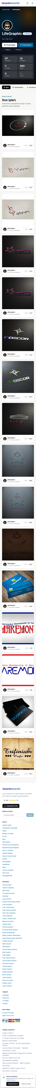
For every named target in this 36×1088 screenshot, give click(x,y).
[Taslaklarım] (27, 3)
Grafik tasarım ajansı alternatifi (12, 938)
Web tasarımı (6, 952)
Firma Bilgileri (6, 862)
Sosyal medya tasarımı (9, 949)
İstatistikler (6, 864)
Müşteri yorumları (8, 833)
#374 (30, 774)
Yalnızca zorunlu (26, 1084)
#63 (31, 648)
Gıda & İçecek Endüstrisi (10, 1063)
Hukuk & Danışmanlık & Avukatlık (12, 1035)
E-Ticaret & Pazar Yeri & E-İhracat (13, 1038)
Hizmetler (5, 896)
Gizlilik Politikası (7, 853)
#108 (30, 397)
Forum (4, 836)
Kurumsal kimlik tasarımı (10, 930)
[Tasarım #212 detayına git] (18, 209)
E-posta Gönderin (8, 1013)
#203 (30, 564)
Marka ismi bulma (7, 921)
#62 (31, 690)
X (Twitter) (5, 1001)
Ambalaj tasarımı (7, 941)
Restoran (25, 1048)
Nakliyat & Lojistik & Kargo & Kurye (13, 1068)
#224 (30, 522)
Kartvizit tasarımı (7, 927)
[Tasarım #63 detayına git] (18, 628)
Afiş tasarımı (6, 947)
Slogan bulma (6, 924)
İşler (7, 87)
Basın (4, 867)
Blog (3, 839)
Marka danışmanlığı (8, 932)
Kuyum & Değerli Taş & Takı (11, 1058)
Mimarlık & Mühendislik (9, 1041)
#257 (31, 732)
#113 (31, 313)
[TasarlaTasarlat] (11, 789)
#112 (31, 355)
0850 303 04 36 (8, 1015)
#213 (31, 187)
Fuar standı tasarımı (8, 958)
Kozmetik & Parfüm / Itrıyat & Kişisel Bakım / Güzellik (16, 1044)
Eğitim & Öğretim (25, 1063)
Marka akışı (6, 890)
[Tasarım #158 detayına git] (18, 586)
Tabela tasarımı (7, 966)
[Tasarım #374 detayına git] (18, 754)
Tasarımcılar (6, 9)
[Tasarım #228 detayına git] (18, 461)
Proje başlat (10, 45)
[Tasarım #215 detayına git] (18, 126)
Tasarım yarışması (8, 888)
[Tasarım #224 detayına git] (18, 503)
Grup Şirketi (6, 1066)
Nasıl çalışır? (6, 842)
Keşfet (4, 831)
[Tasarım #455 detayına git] (18, 419)
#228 (30, 480)
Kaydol (30, 815)
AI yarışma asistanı (8, 893)
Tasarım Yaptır (7, 825)
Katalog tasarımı (7, 972)
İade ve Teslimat (7, 850)
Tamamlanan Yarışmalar (9, 828)
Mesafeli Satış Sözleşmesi (10, 847)
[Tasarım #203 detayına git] (18, 544)
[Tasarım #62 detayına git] (18, 670)
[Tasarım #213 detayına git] (18, 167)
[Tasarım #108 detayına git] (18, 377)
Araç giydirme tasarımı (9, 961)
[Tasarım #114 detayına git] (18, 251)
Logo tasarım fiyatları (9, 910)
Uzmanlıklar (19, 87)
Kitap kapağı (6, 955)
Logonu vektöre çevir (9, 918)
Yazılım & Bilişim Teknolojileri (11, 1048)
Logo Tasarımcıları (8, 907)
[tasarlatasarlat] (11, 3)
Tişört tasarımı (7, 977)
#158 (31, 606)
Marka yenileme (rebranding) (11, 935)
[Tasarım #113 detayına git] (18, 293)
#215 (31, 145)
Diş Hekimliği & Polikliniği (10, 1060)
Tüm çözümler (7, 885)
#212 (31, 229)
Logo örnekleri (7, 986)
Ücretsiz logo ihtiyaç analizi (11, 902)
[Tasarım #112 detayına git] (18, 335)
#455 (30, 438)
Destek (4, 859)
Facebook (5, 998)
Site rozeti (5, 873)
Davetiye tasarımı (8, 963)
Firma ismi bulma (7, 980)
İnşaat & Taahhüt (7, 1033)
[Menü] (32, 3)
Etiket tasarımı (6, 944)
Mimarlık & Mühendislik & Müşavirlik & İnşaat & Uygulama (17, 1054)
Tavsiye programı (7, 870)
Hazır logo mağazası (9, 913)
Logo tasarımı (6, 899)
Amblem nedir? (7, 983)
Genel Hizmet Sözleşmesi (10, 845)
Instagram (5, 995)
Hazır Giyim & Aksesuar (9, 1071)
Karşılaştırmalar (7, 876)
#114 (31, 271)
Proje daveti (26, 45)
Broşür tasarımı (7, 969)
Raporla (18, 50)
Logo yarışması (7, 904)
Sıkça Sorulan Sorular (9, 856)
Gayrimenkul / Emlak (9, 1051)
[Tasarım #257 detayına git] (18, 712)
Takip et (8, 50)
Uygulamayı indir (12, 806)
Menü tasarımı (6, 975)
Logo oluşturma (7, 916)
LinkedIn (5, 1003)
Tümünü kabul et (13, 1084)
